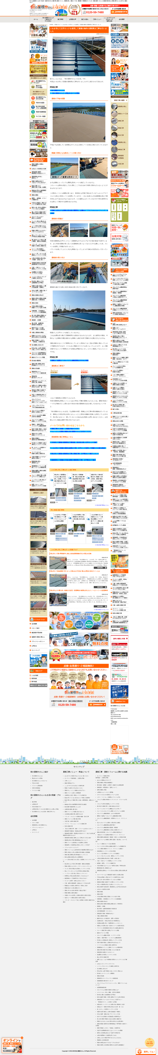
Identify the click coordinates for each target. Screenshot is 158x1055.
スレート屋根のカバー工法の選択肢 (120, 362)
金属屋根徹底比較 (101, 987)
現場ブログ (57, 24)
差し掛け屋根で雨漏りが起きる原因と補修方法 (109, 1019)
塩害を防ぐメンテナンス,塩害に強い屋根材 (39, 381)
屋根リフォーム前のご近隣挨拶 (73, 793)
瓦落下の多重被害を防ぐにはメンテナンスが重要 (120, 429)
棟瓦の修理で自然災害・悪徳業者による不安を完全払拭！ (112, 886)
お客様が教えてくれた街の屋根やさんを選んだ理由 (45, 809)
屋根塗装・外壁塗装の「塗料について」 (107, 787)
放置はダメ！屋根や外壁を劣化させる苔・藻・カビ (110, 1006)
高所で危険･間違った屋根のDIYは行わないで (108, 942)
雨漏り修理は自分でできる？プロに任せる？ (39, 181)
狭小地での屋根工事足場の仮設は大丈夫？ (119, 405)
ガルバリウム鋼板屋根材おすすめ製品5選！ (120, 300)
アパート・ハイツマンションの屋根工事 (119, 609)
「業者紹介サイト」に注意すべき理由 (119, 551)
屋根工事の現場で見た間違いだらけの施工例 (119, 455)
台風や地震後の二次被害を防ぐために (120, 438)
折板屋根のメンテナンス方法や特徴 (106, 851)
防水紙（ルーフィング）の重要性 (105, 973)
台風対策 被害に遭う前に (71, 809)
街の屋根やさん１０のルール (39, 780)
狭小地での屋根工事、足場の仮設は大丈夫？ (108, 806)
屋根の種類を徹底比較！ (116, 354)
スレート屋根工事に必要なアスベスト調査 (108, 930)
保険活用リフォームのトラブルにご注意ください (120, 546)
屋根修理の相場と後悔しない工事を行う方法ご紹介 (78, 837)
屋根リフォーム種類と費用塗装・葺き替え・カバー (120, 358)
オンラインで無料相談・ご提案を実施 (74, 778)
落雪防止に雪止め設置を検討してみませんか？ (77, 876)
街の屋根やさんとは (37, 776)
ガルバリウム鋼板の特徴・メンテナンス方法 (108, 935)
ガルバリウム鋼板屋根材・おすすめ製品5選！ (109, 813)
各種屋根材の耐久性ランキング (105, 980)
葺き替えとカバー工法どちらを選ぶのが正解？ (120, 349)
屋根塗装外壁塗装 (121, 157)
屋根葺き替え (122, 106)
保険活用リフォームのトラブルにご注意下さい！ (109, 999)
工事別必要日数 (117, 413)
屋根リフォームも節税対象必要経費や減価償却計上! (120, 621)
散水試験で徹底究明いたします (73, 806)
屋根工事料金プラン (70, 783)
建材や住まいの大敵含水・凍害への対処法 (38, 328)
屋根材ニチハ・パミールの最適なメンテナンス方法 (120, 392)
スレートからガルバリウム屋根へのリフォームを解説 (120, 279)
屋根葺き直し (122, 142)
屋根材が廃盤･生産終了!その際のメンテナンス (39, 390)
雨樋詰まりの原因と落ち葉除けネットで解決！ (120, 597)
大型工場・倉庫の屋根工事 (71, 821)
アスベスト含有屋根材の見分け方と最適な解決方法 (110, 928)
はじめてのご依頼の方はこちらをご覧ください (77, 776)
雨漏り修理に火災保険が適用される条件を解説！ (120, 476)
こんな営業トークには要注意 (119, 521)
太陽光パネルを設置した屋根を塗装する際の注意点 (78, 895)
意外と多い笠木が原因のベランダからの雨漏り (39, 208)
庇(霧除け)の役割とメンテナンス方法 (37, 272)
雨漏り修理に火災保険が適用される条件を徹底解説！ (111, 1045)
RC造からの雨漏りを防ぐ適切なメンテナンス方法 (39, 443)
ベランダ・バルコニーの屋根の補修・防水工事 (77, 816)
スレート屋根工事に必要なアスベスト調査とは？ (39, 476)
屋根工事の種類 (119, 100)
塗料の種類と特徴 (119, 638)
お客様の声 (72, 19)
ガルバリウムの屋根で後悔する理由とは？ (38, 411)
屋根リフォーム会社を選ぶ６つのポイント (120, 417)
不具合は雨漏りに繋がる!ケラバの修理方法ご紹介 (39, 203)
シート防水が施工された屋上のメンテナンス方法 (39, 226)
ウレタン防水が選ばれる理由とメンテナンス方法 (39, 222)
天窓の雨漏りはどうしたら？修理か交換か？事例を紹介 (111, 865)
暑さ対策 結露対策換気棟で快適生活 (38, 324)
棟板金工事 (121, 149)
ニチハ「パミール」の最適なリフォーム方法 (108, 797)
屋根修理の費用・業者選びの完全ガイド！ (39, 172)
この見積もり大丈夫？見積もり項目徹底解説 (119, 513)
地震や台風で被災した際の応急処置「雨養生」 (39, 286)
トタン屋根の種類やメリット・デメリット (119, 375)
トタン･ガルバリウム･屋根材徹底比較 (38, 406)
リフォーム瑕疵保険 (37, 785)
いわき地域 (35, 675)
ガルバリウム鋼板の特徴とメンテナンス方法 (39, 420)
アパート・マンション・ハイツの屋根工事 (75, 823)
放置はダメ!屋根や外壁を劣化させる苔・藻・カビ (39, 386)
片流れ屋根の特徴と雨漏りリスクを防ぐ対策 (39, 306)
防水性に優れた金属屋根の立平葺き (106, 994)
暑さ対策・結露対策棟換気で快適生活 (107, 908)
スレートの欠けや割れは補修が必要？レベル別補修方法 (111, 846)
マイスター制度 (36, 790)
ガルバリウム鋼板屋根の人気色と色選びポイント (109, 830)
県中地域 (34, 681)
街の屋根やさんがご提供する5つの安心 (48, 19)
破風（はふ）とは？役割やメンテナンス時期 (39, 485)
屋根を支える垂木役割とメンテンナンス (38, 434)
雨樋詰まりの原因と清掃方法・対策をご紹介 (76, 885)
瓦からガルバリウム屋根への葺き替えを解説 (120, 283)
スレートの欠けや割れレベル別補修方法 (119, 366)
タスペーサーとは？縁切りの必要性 (38, 217)
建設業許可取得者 (37, 632)
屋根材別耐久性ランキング (37, 377)
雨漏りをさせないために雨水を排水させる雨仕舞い (110, 1021)
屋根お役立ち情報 (118, 421)
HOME (51, 24)
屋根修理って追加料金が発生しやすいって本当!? (120, 538)
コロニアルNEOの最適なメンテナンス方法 (120, 401)
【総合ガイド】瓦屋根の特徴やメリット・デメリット (111, 834)
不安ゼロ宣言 (35, 783)
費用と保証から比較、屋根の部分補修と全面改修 (120, 341)
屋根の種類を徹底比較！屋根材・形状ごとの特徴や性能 (111, 837)
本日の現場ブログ (36, 806)
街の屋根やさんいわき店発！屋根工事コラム (43, 811)
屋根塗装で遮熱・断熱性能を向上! (119, 468)
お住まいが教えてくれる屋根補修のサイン (120, 345)
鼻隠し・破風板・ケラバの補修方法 (39, 199)
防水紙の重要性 (36, 360)
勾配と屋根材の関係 (38, 332)
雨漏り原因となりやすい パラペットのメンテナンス (78, 866)
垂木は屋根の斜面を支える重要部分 (74, 857)
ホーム (36, 19)
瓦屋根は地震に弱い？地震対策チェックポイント (120, 446)
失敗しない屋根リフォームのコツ (119, 328)
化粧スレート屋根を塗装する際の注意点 (118, 388)
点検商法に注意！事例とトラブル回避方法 (75, 795)
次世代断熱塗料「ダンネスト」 (117, 464)
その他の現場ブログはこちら (101, 609)
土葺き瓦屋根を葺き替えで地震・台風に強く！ (39, 259)
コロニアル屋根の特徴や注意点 (118, 371)
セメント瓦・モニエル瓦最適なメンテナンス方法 (39, 254)
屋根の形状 (35, 303)
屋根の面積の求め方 (38, 295)
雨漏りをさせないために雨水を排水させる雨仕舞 (39, 336)
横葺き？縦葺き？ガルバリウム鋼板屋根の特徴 (120, 305)
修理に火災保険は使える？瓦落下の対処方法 (120, 434)
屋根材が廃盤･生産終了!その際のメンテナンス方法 (110, 882)
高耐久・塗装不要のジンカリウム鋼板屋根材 (39, 425)
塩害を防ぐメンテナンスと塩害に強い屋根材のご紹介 (111, 1004)
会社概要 (122, 19)
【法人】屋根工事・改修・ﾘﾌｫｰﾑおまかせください (120, 617)
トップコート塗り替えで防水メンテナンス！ (39, 480)
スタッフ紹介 (36, 628)
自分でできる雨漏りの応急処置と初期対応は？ (120, 472)
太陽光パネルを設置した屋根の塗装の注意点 (120, 384)
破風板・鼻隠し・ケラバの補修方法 (106, 863)
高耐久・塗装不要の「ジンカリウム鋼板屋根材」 (109, 937)
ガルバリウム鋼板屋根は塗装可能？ (120, 287)
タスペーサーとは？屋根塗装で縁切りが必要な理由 (110, 874)
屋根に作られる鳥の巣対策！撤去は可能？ (75, 890)
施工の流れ (84, 19)
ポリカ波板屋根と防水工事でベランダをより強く (120, 588)
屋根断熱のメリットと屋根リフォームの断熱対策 (39, 466)
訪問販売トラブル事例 (119, 525)
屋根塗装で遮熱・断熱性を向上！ (105, 913)
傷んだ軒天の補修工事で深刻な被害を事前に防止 (39, 212)
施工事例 (60, 19)
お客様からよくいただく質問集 (105, 792)
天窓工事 (121, 164)
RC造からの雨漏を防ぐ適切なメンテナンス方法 (109, 940)
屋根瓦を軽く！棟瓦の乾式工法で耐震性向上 (119, 442)
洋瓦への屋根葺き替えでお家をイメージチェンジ (39, 395)
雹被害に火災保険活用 (103, 1040)
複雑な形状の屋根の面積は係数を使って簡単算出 (109, 903)
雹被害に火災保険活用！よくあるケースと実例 (120, 481)
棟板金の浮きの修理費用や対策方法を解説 (39, 191)
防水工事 (121, 135)
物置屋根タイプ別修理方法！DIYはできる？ (119, 575)
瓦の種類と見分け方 (38, 345)
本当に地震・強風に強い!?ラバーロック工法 (108, 1014)
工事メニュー (97, 19)
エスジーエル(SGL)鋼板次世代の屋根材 (39, 416)
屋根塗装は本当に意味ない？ (37, 177)
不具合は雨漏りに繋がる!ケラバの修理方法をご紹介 (110, 877)
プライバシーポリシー (38, 641)
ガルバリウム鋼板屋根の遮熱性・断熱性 (120, 292)
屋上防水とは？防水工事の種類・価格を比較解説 (39, 240)
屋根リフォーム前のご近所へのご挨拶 (118, 504)
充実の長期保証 (36, 788)
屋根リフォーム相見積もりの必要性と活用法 (76, 842)
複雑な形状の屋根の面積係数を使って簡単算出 (39, 299)
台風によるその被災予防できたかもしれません (120, 425)
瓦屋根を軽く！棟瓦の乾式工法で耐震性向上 (108, 920)
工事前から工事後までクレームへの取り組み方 (120, 508)
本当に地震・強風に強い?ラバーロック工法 (39, 291)
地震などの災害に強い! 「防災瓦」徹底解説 (119, 451)
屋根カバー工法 (123, 113)
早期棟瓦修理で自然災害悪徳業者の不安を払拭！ (39, 263)
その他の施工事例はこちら (102, 505)
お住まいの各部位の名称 (39, 168)
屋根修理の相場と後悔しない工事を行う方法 (119, 332)
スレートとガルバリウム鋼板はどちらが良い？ (120, 275)
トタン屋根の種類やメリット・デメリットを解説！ (110, 848)
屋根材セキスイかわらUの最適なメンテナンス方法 (120, 396)
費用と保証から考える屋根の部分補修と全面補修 (77, 852)
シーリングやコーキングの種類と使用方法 (39, 277)
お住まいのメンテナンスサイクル (105, 963)
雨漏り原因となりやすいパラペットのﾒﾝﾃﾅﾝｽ (39, 231)
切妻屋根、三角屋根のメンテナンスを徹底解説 (39, 311)
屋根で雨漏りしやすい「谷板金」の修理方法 (38, 341)
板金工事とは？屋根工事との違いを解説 (39, 186)
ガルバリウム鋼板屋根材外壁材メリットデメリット (120, 309)
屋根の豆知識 (36, 368)
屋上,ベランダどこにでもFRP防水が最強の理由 (39, 235)
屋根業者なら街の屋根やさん (39, 825)
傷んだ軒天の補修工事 (103, 957)
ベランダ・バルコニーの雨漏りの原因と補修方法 (39, 245)
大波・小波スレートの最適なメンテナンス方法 (39, 268)
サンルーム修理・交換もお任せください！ (120, 580)
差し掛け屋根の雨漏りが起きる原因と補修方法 (39, 316)
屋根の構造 (35, 195)
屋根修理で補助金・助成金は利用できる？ (119, 485)
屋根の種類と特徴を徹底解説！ (38, 164)
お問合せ (34, 646)
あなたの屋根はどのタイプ (104, 780)
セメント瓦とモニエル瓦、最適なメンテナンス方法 (110, 856)
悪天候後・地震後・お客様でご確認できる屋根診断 (110, 785)
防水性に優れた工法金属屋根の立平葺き (38, 282)
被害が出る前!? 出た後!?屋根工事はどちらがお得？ (120, 517)
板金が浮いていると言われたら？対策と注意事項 (120, 533)
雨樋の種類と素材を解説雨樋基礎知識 (39, 471)
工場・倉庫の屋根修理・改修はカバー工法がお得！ (120, 584)
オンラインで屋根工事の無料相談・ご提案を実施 (120, 495)
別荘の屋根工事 (117, 613)
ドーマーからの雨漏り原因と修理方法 (38, 452)
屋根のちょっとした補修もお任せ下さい (75, 790)
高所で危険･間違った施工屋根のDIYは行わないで (39, 429)
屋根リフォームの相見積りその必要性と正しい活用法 (120, 500)
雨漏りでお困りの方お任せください (74, 788)
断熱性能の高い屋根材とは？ (36, 462)
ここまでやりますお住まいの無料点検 (109, 19)
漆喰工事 (121, 121)
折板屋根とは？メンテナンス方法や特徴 (120, 379)
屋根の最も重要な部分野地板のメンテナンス (38, 364)
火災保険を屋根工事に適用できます (74, 814)
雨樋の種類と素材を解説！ (71, 892)
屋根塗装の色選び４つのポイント (118, 459)
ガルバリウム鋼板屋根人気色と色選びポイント (120, 296)
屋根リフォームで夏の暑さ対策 (73, 819)
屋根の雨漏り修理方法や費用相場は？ (39, 439)
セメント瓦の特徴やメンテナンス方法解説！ (39, 249)
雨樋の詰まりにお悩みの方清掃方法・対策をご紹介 (120, 592)
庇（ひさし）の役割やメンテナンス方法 (39, 448)
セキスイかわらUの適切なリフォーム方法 (108, 794)
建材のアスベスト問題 (38, 357)
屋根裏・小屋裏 (36, 320)
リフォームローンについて (71, 847)
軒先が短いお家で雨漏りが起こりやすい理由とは (39, 348)
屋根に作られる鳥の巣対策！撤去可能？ (120, 601)
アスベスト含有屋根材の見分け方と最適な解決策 (39, 353)
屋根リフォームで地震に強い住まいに (74, 811)
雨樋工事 (121, 128)
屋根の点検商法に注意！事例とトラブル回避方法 (120, 529)
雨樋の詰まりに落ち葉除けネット (73, 888)
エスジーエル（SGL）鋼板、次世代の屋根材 (108, 992)
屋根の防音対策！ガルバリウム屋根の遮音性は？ (120, 313)
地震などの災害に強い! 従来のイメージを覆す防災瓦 (110, 925)
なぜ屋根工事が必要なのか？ (120, 324)
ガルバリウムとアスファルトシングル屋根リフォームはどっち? (39, 401)
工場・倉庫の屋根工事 (119, 605)
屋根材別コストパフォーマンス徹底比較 (39, 372)
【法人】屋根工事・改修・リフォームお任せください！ (79, 828)
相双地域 (34, 678)
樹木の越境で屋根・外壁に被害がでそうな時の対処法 (120, 542)
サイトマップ (36, 650)
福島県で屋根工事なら (38, 637)
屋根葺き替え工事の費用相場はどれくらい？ (120, 336)
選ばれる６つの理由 (37, 778)
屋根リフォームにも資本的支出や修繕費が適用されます (79, 849)
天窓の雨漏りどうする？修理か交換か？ (39, 457)
